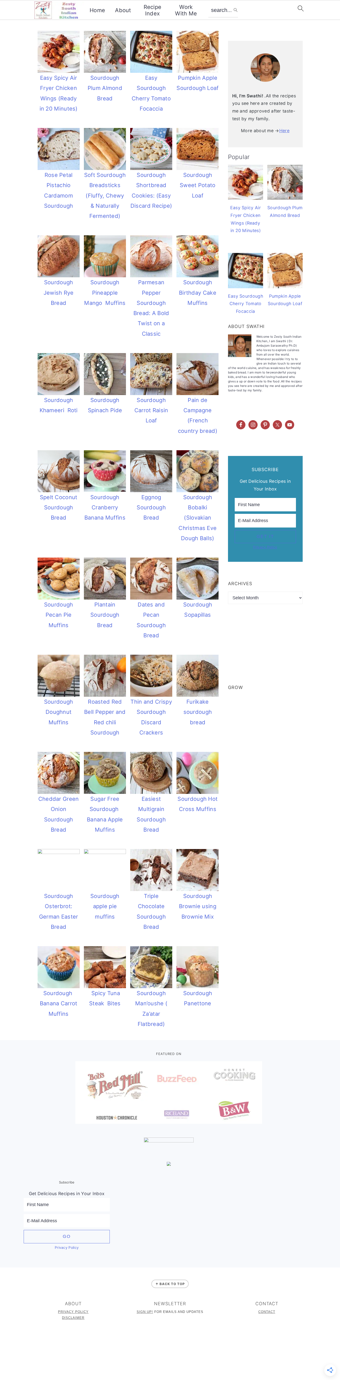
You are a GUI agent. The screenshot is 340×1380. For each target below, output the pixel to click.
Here (284, 130)
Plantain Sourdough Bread (104, 614)
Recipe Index (153, 10)
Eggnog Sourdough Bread (151, 507)
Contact (266, 1312)
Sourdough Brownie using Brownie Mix (197, 906)
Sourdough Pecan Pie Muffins (58, 614)
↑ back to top (170, 1284)
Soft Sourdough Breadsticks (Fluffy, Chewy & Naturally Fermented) (105, 195)
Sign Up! (145, 1312)
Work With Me (186, 10)
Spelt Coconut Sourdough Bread (58, 507)
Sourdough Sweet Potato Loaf (198, 185)
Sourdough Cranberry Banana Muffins (104, 507)
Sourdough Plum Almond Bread (105, 88)
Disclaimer (73, 1318)
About (123, 10)
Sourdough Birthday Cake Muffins (197, 292)
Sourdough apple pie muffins (104, 906)
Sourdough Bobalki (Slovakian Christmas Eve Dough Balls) (197, 517)
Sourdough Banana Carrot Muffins (58, 1003)
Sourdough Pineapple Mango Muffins (104, 292)
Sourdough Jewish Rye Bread (59, 292)
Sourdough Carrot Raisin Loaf (151, 410)
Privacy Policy (265, 547)
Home (97, 10)
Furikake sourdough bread (197, 712)
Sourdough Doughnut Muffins (58, 712)
